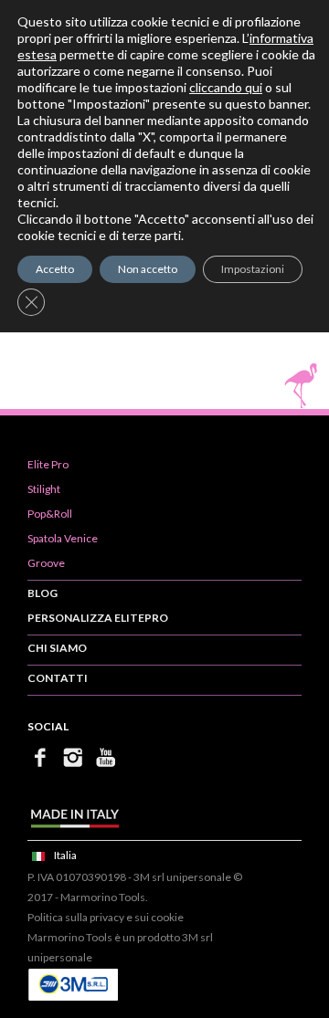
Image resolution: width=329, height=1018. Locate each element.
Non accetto (147, 269)
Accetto (55, 269)
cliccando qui (225, 87)
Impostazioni (252, 269)
